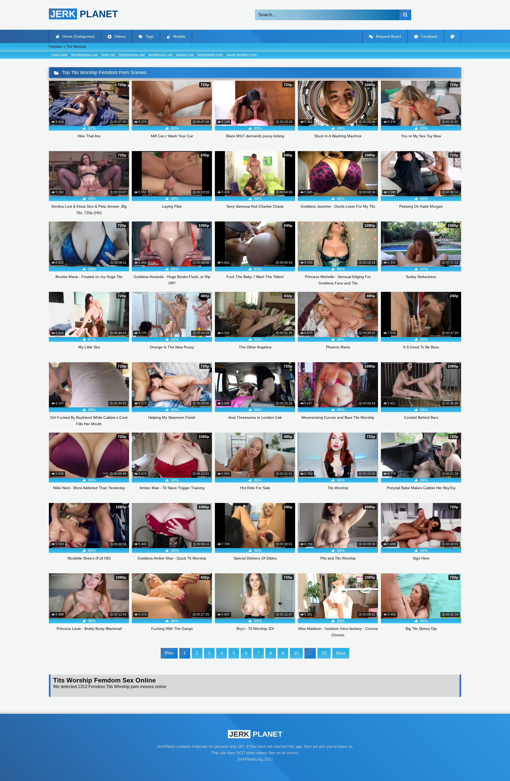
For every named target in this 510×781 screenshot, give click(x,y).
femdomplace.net (84, 55)
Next (340, 653)
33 (324, 653)
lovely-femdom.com (242, 55)
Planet (84, 13)
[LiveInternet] (255, 769)
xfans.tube (59, 55)
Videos (119, 36)
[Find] (405, 15)
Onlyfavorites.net (131, 55)
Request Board (388, 36)
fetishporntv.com (210, 55)
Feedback (428, 36)
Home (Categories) (78, 36)
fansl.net (108, 55)
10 (296, 653)
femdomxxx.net (160, 55)
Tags (149, 36)
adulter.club (185, 55)
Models (178, 36)
